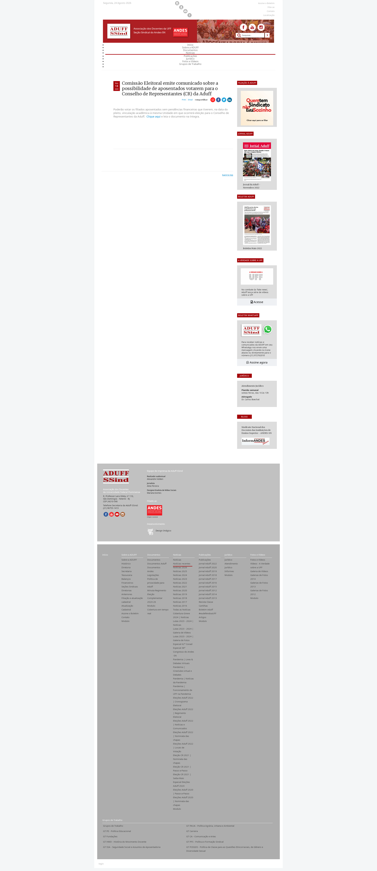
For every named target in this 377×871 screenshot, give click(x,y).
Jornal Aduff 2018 (208, 575)
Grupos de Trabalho (112, 820)
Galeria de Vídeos (259, 571)
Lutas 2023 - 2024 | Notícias (183, 623)
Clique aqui (154, 116)
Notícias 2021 (180, 586)
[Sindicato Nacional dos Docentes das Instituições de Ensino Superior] (154, 510)
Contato (125, 617)
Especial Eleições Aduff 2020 (181, 783)
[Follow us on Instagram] (261, 27)
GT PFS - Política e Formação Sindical (205, 841)
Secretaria (126, 571)
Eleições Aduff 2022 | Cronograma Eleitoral (183, 701)
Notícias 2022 (180, 582)
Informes (229, 571)
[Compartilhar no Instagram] (212, 99)
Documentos (153, 554)
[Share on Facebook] (218, 99)
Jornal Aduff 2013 (208, 598)
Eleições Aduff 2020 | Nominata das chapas (183, 801)
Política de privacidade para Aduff (155, 582)
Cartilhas (203, 605)
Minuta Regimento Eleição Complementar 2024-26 (156, 596)
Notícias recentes (181, 563)
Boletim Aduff (206, 609)
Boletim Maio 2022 (252, 248)
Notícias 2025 (180, 571)
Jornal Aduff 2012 (208, 590)
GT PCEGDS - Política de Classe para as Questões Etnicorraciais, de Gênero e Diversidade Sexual (224, 848)
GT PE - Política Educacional (117, 831)
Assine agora (258, 362)
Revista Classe (206, 601)
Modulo (125, 621)
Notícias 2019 (180, 594)
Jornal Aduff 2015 (208, 586)
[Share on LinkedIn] (229, 99)
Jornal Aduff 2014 (208, 594)
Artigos (202, 617)
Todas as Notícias (181, 609)
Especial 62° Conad (182, 644)
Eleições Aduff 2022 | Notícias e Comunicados (183, 724)
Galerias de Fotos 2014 (259, 577)
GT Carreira (192, 831)
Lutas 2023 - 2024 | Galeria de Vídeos (183, 630)
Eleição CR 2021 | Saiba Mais (182, 776)
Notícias (177, 554)
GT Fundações (110, 836)
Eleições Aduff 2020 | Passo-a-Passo (183, 791)
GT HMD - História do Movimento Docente (124, 841)
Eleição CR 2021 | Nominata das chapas (182, 759)
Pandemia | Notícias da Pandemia (183, 680)
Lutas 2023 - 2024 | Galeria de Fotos (183, 638)
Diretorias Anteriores (126, 592)
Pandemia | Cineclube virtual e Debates (182, 671)
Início (105, 554)
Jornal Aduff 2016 (208, 582)
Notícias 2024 (180, 575)
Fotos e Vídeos (257, 554)
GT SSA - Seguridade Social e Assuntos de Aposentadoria (131, 846)
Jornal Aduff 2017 (208, 578)
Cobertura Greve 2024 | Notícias (181, 615)
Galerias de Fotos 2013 (259, 584)
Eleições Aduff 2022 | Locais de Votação (183, 747)
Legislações (153, 575)
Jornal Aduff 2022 (208, 563)
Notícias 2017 (180, 601)
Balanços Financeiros (127, 580)
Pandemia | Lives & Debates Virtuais (183, 661)
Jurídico (228, 554)
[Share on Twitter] (224, 99)
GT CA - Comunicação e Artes (201, 836)
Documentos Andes (153, 569)
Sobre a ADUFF (129, 554)
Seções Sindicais (129, 586)
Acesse (258, 302)
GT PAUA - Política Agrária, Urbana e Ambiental (210, 825)
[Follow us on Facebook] (243, 27)
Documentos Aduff (156, 563)
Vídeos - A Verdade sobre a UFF (259, 565)
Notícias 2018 (180, 598)
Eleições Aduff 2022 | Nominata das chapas (183, 736)
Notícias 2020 (180, 590)
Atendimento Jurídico (231, 565)
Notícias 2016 (180, 605)
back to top (227, 174)
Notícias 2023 (180, 578)
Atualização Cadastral (127, 607)
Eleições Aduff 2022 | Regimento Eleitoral (183, 713)
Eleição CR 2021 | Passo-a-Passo (182, 768)
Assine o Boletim (130, 613)
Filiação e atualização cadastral (132, 600)
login (101, 863)
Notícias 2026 (180, 567)
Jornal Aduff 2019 (208, 571)
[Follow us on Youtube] (252, 27)
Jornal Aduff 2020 (208, 567)
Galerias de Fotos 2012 (259, 592)
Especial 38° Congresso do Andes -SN (183, 651)
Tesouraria (126, 575)
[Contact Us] (117, 514)
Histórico (126, 563)
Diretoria (125, 567)
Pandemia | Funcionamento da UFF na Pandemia (182, 690)
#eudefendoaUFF (207, 613)
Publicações (205, 554)
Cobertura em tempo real (157, 611)
